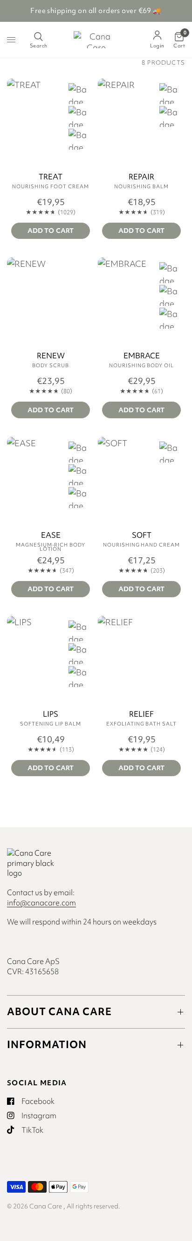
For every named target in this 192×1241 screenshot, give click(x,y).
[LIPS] (50, 659)
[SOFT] (141, 480)
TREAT (50, 177)
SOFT (141, 535)
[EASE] (50, 480)
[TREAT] (50, 122)
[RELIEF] (141, 659)
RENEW (51, 356)
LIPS (50, 714)
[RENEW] (50, 300)
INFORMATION (47, 1044)
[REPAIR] (141, 122)
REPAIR (141, 177)
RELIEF (141, 714)
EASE (51, 535)
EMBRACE (141, 356)
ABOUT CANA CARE (59, 1011)
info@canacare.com (41, 903)
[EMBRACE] (141, 300)
